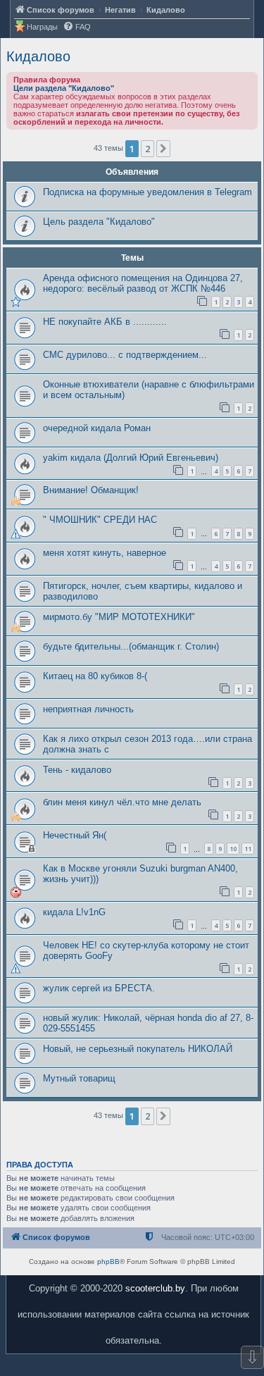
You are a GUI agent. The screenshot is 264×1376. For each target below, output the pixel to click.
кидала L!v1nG (74, 912)
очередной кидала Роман (97, 428)
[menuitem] (77, 27)
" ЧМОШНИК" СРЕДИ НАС (100, 519)
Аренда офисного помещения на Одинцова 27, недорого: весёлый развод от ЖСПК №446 (143, 283)
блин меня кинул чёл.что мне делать (122, 802)
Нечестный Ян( (74, 835)
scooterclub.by (155, 1288)
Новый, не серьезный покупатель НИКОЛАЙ (137, 1048)
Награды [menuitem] (42, 27)
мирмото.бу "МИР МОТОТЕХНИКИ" (119, 617)
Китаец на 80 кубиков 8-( (95, 676)
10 (233, 848)
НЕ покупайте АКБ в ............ (105, 321)
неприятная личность (88, 709)
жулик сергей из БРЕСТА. (99, 988)
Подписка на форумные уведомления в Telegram (147, 192)
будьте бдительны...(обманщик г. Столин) (131, 646)
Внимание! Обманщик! (91, 490)
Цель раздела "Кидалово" (99, 221)
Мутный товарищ (79, 1078)
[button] (163, 148)
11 (247, 848)
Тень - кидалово (77, 769)
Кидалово (38, 56)
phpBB (108, 1261)
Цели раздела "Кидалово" (63, 88)
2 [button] (147, 148)
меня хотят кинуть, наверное (104, 552)
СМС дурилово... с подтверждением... (125, 354)
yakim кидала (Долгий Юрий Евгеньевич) (130, 457)
